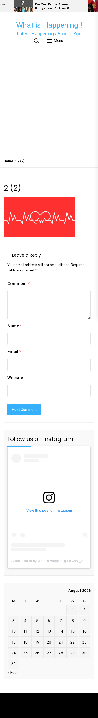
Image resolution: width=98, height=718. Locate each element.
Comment (18, 283)
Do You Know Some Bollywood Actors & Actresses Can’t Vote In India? (55, 6)
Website (15, 377)
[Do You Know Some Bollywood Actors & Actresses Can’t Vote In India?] (23, 6)
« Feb (12, 672)
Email (14, 351)
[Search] (36, 40)
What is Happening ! (49, 25)
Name (14, 325)
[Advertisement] (49, 104)
